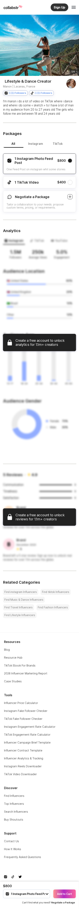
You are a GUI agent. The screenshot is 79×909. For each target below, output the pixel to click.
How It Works (12, 849)
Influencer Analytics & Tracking (23, 758)
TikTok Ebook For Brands (19, 665)
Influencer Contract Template (23, 750)
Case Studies (13, 681)
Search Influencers (16, 811)
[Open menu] (73, 7)
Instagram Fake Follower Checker (25, 710)
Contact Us (11, 841)
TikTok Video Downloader (20, 774)
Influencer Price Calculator (21, 703)
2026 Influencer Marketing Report (25, 673)
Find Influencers (14, 795)
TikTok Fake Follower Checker (23, 718)
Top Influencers (14, 803)
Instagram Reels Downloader (23, 766)
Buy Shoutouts (13, 819)
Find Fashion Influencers (53, 607)
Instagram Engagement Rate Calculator (29, 726)
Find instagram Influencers (20, 592)
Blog (7, 649)
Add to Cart (64, 893)
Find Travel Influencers (18, 607)
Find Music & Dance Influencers (23, 599)
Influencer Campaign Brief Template (27, 742)
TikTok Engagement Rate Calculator (27, 734)
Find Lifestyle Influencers (19, 615)
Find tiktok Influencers (55, 592)
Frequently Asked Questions (22, 857)
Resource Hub (13, 657)
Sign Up (59, 7)
